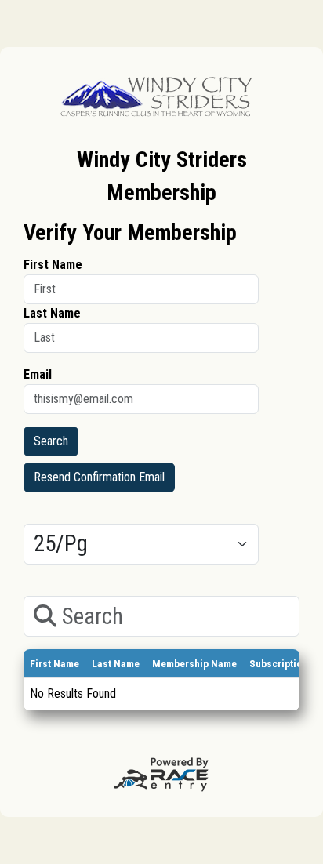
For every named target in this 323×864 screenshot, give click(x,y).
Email (38, 374)
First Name (53, 264)
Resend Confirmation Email (99, 477)
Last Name (52, 313)
